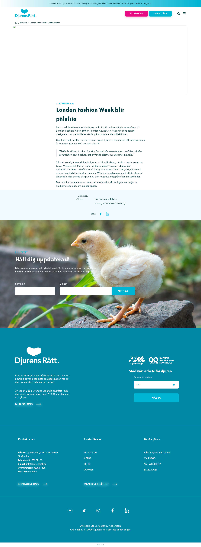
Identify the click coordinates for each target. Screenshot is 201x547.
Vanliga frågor (96, 484)
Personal (100, 545)
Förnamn (20, 283)
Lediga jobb (151, 469)
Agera (87, 458)
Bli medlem (90, 452)
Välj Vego (150, 458)
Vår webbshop (152, 463)
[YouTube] (70, 510)
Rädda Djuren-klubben (157, 452)
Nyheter (24, 22)
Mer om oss (24, 404)
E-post (63, 283)
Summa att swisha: (143, 377)
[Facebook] (112, 510)
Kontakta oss (28, 484)
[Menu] (184, 13)
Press (87, 463)
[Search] (178, 13)
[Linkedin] (126, 510)
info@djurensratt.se (36, 463)
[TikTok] (84, 510)
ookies (89, 469)
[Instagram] (98, 510)
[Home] (25, 13)
